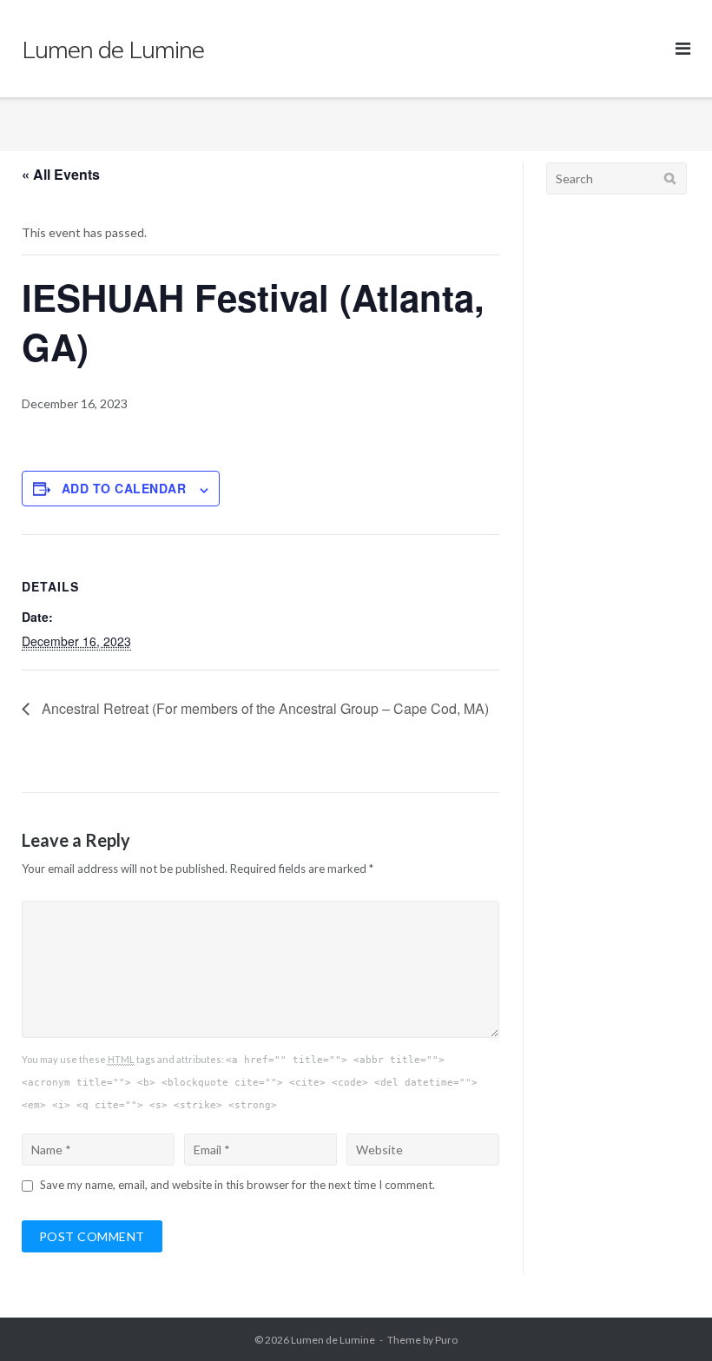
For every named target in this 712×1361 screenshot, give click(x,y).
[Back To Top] (669, 1319)
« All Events (61, 174)
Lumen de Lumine (333, 1339)
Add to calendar (124, 488)
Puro (446, 1339)
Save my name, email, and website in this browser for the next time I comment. (237, 1185)
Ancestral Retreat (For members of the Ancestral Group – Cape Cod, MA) (263, 708)
